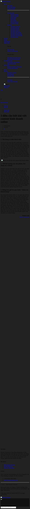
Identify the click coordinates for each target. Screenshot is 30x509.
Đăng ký (6, 87)
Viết (2, 90)
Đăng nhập (7, 86)
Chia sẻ (6, 105)
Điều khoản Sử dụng (9, 465)
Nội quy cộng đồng (9, 468)
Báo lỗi (6, 107)
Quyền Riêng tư (8, 466)
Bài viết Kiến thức (4, 102)
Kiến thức (6, 111)
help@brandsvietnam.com (11, 480)
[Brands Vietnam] (5, 1)
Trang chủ (6, 110)
